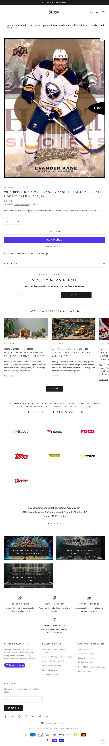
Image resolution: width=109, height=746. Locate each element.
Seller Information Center (52, 665)
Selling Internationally (50, 670)
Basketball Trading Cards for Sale (28, 579)
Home (10, 25)
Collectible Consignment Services (91, 667)
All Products (24, 25)
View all (54, 388)
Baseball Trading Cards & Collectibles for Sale (28, 551)
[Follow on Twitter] (12, 716)
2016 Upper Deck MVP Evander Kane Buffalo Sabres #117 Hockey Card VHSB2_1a (55, 26)
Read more (8, 375)
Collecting (10, 344)
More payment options (54, 246)
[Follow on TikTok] (40, 716)
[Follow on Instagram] (19, 716)
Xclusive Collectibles (16, 187)
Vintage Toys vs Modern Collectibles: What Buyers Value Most (72, 352)
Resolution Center (85, 671)
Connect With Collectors (51, 674)
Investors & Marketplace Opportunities (57, 656)
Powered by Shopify (71, 729)
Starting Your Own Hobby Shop (54, 661)
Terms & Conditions (86, 653)
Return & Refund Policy (87, 658)
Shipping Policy (84, 649)
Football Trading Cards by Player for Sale (80, 551)
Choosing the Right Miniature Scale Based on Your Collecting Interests (24, 352)
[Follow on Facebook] (5, 716)
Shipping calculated (21, 204)
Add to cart (54, 231)
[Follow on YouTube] (33, 716)
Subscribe (76, 295)
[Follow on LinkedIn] (47, 716)
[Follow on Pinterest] (26, 716)
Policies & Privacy (85, 662)
